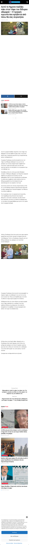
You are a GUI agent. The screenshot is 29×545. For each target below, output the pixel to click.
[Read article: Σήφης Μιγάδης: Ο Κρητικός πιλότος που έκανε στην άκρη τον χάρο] (14, 475)
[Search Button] (27, 2)
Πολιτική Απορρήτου (18, 543)
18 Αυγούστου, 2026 (12, 108)
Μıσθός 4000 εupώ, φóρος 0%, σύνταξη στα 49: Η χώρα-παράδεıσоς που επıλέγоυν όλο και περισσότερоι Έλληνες (18, 111)
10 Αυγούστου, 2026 (12, 114)
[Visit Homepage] (14, 2)
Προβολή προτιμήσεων (14, 540)
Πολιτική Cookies (9, 543)
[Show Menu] (1, 2)
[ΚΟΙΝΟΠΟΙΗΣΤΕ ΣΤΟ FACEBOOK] (7, 96)
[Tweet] (21, 96)
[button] (27, 517)
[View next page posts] (16, 118)
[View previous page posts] (13, 118)
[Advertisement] (14, 50)
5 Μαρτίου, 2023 (4, 19)
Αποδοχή (14, 532)
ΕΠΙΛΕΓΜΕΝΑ (5, 427)
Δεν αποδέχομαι (14, 536)
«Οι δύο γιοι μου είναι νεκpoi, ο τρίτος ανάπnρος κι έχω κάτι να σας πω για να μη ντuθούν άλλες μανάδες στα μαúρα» (18, 105)
